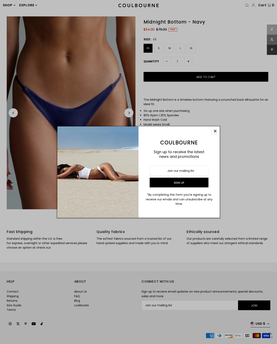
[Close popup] (215, 131)
